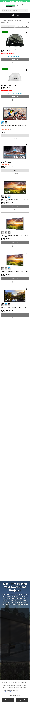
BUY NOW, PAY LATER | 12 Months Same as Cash (15, 1)
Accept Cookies (22, 700)
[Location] (18, 5)
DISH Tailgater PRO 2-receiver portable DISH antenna (13, 49)
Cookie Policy (8, 692)
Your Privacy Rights (15, 695)
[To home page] (10, 5)
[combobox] (22, 26)
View (15, 135)
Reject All (7, 700)
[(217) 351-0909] (23, 5)
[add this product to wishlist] (26, 33)
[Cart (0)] (27, 5)
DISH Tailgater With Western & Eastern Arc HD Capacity (14, 85)
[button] (3, 5)
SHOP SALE (15, 16)
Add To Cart (15, 59)
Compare (16, 63)
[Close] (28, 682)
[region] (15, 691)
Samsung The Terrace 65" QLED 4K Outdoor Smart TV (13, 125)
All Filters (8, 26)
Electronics (11, 20)
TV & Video (18, 20)
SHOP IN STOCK (15, 15)
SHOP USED (15, 14)
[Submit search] (26, 10)
